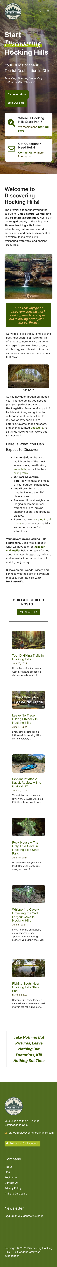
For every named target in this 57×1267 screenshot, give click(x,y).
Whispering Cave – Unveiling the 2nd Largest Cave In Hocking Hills (25, 915)
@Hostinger (12, 1255)
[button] (40, 11)
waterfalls (20, 469)
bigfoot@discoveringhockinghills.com (31, 1132)
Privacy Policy (13, 1188)
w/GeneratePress (29, 1251)
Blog (7, 1172)
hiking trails (21, 473)
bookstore (37, 427)
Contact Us (11, 1182)
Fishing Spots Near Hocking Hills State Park (26, 987)
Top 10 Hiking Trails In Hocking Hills (28, 657)
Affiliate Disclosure (16, 1193)
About (8, 1166)
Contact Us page (33, 1215)
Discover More (17, 94)
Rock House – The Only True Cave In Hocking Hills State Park (26, 848)
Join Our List (16, 102)
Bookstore (11, 1177)
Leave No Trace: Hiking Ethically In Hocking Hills (25, 719)
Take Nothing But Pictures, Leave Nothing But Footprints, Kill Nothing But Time (29, 1049)
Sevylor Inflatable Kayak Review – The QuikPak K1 (26, 782)
